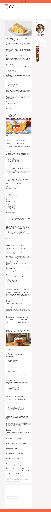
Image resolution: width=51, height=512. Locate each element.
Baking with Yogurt (13, 479)
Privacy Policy (41, 5)
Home (17, 5)
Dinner (29, 5)
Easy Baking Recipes (22, 479)
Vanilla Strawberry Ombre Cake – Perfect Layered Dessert (13, 481)
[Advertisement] (25, 14)
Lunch (25, 5)
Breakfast (21, 5)
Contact (33, 5)
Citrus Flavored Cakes (17, 479)
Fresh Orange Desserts (27, 479)
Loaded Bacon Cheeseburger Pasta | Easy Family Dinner (13, 480)
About (36, 5)
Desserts (8, 478)
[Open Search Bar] (45, 6)
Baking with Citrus (9, 479)
